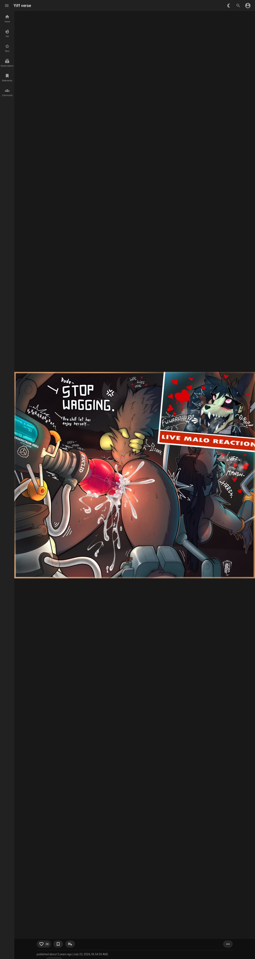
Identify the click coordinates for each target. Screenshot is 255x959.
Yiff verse (22, 5)
